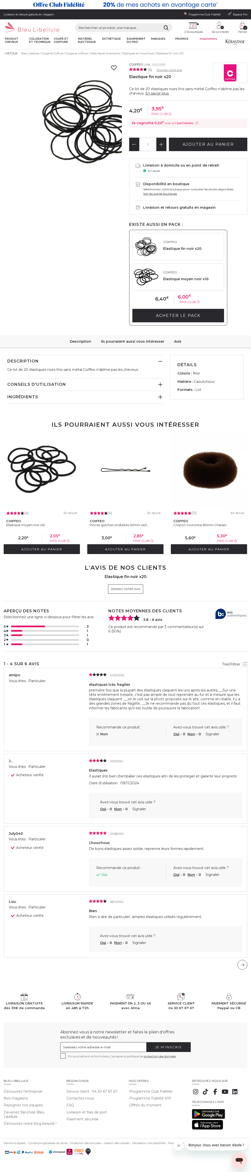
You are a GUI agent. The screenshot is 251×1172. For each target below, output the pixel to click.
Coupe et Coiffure (52, 53)
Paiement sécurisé (82, 1119)
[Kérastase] (235, 43)
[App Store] (207, 1128)
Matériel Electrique (87, 40)
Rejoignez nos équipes (23, 1105)
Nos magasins (16, 1098)
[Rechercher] (166, 27)
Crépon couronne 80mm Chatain (199, 525)
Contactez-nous (80, 1098)
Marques (158, 38)
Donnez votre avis (169, 70)
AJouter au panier (208, 144)
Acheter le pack (178, 315)
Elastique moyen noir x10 (25, 525)
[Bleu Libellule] (31, 27)
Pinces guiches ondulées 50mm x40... (119, 525)
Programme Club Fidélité (150, 1091)
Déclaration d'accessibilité (148, 1143)
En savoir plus (157, 93)
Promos (181, 38)
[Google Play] (208, 1117)
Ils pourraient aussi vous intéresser (132, 341)
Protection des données (85, 1143)
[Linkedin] (234, 1094)
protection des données (160, 1056)
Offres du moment (145, 1105)
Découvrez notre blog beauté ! (30, 1123)
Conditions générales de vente (47, 1143)
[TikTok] (205, 1094)
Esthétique (111, 38)
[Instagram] (195, 1094)
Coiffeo (136, 64)
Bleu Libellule (30, 53)
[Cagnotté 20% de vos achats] (125, 4)
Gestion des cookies (116, 1143)
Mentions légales (14, 1143)
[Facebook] (215, 1094)
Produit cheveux (11, 40)
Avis (177, 341)
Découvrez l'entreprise (23, 1091)
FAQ (70, 1105)
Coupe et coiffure (61, 40)
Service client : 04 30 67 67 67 (91, 1091)
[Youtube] (225, 1094)
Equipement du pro (136, 40)
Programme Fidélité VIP (150, 1098)
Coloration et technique (39, 40)
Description (80, 341)
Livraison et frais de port (86, 1112)
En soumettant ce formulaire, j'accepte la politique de (122, 1056)
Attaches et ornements (105, 53)
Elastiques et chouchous (138, 53)
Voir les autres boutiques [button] (160, 193)
